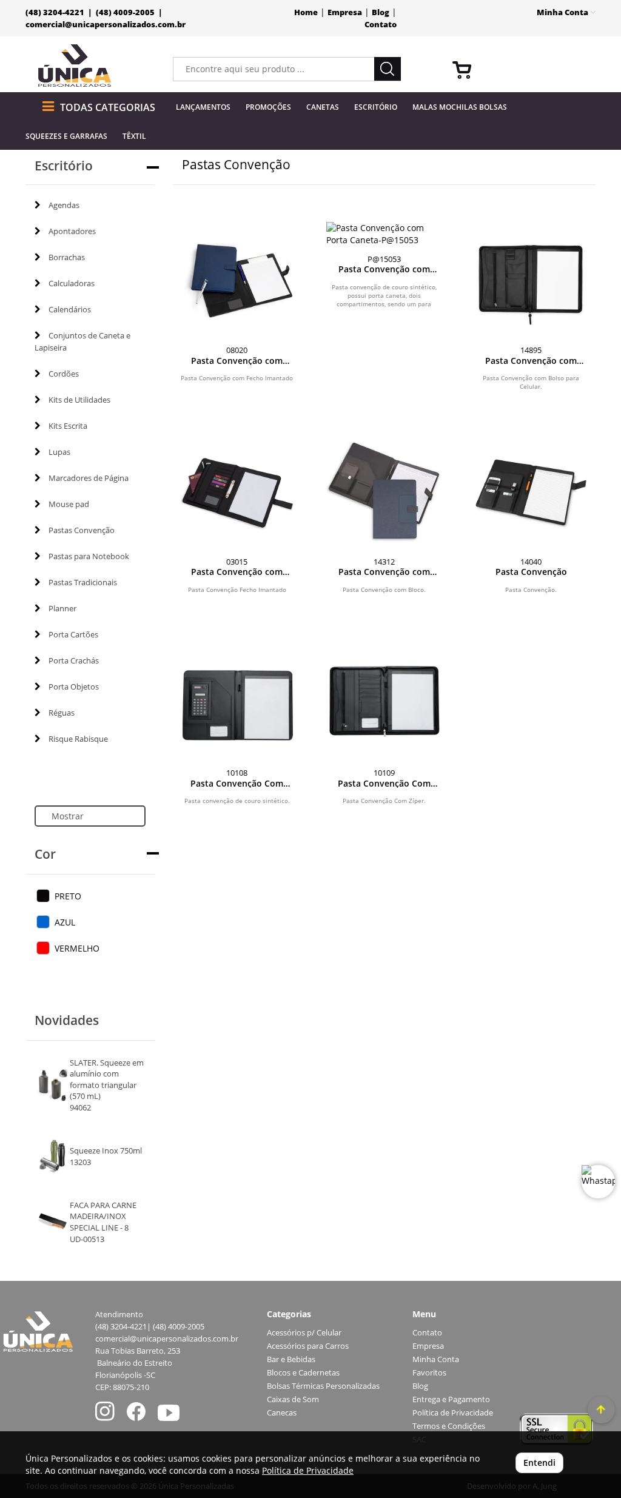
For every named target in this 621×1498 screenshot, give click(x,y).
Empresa (344, 12)
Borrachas (67, 257)
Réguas (62, 712)
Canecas (282, 1413)
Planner (62, 608)
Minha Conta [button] (563, 12)
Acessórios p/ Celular (304, 1333)
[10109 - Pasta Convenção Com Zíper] (384, 703)
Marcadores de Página (89, 477)
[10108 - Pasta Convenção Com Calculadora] (237, 703)
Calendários (70, 309)
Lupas (59, 451)
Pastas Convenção (82, 530)
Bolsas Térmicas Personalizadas (323, 1386)
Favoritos (429, 1373)
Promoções (268, 107)
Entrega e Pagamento (451, 1399)
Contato (380, 24)
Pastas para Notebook (89, 556)
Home (306, 12)
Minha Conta (435, 1359)
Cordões (64, 373)
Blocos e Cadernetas (303, 1373)
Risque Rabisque (78, 738)
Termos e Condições (448, 1426)
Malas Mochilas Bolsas (459, 107)
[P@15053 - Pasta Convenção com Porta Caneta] (384, 234)
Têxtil (134, 136)
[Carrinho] (519, 69)
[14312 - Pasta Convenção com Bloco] (384, 491)
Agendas (64, 205)
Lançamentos (203, 107)
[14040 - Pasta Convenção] (531, 491)
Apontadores (72, 231)
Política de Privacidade (452, 1413)
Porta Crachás (74, 660)
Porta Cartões (73, 634)
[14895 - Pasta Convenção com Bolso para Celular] (531, 280)
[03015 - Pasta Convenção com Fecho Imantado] (237, 491)
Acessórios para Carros (308, 1346)
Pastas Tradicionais (83, 582)
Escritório (375, 107)
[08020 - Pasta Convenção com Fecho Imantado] (237, 280)
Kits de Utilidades (79, 399)
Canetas (322, 107)
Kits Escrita (68, 425)
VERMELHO (77, 948)
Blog (380, 12)
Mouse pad (69, 504)
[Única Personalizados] (75, 65)
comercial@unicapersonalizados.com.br (105, 24)
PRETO (68, 896)
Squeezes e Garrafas (66, 136)
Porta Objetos (74, 686)
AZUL (65, 922)
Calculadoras (72, 283)
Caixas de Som (293, 1399)
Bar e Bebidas (291, 1359)
